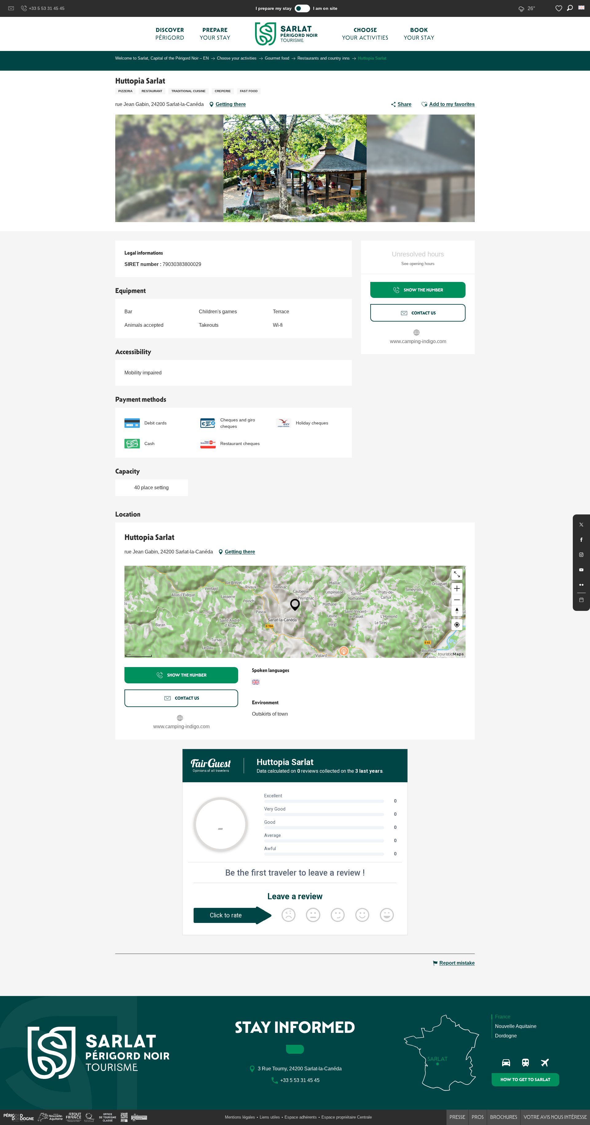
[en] (581, 7)
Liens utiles (270, 1117)
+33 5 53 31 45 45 (47, 8)
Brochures (503, 1117)
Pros (478, 1117)
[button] (581, 7)
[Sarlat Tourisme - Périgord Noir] (286, 33)
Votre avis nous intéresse (555, 1117)
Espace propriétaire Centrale (346, 1117)
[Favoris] (559, 8)
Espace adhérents (301, 1117)
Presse (457, 1117)
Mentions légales (240, 1117)
